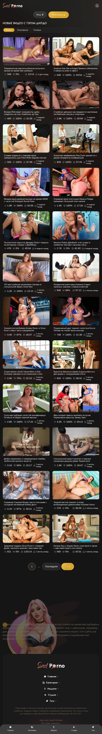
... (39, 566)
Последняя (51, 566)
